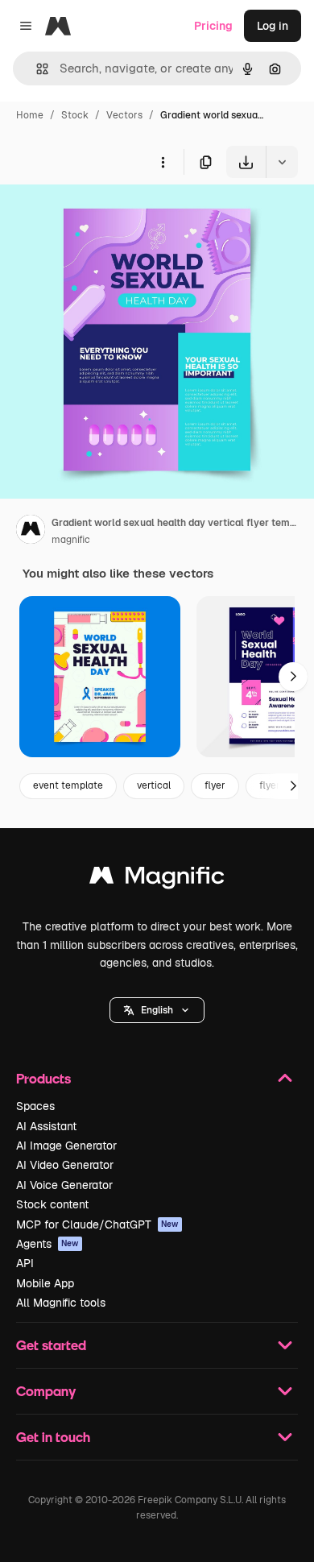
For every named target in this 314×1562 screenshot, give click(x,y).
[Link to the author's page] (30, 532)
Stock (75, 115)
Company (46, 1390)
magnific (71, 539)
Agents (47, 1244)
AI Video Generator (65, 1165)
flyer (215, 785)
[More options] (163, 162)
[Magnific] (157, 879)
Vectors (124, 115)
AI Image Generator (66, 1145)
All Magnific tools (60, 1302)
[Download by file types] (282, 162)
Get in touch (53, 1436)
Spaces (35, 1106)
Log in (272, 26)
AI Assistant (46, 1126)
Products (43, 1078)
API (25, 1263)
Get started (51, 1344)
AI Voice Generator (64, 1185)
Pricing (213, 26)
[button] (157, 1010)
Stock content (52, 1204)
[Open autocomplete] (36, 69)
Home (29, 115)
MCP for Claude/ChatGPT (97, 1224)
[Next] (293, 676)
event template (68, 785)
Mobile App (45, 1283)
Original (103, 215)
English (157, 1010)
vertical (154, 785)
